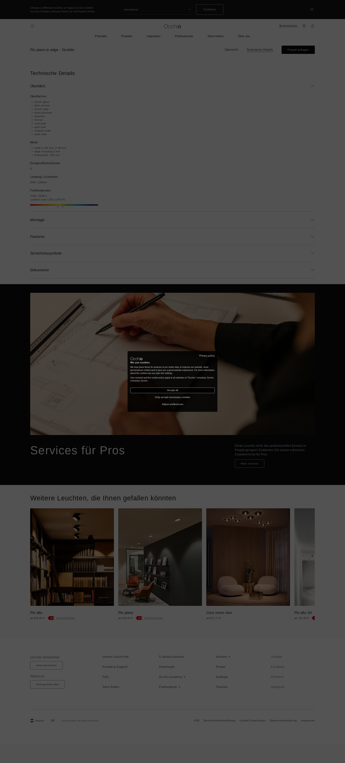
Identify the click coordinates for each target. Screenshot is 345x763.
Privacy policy (207, 355)
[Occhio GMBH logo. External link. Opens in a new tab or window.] (136, 358)
